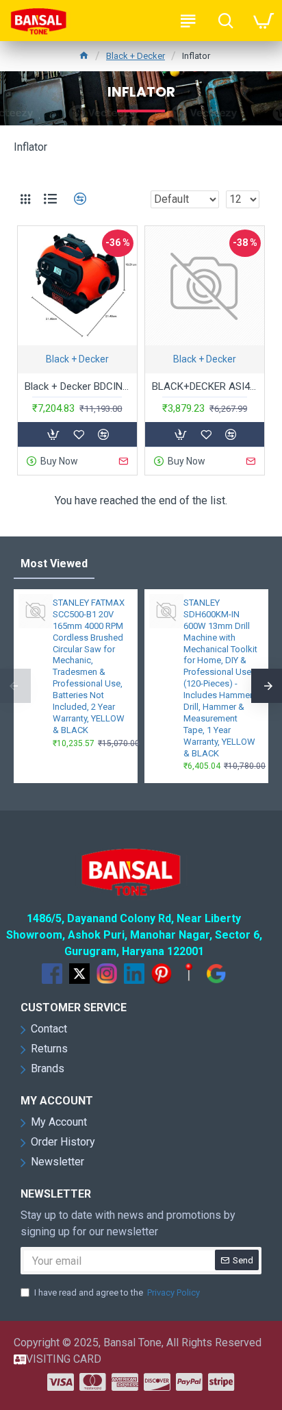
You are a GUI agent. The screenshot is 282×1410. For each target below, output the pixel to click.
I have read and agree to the (117, 1292)
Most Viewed (54, 563)
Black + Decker (135, 56)
